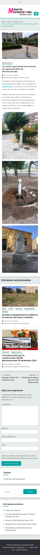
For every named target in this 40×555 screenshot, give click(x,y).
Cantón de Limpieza (12, 510)
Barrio (4, 308)
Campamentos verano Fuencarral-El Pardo (21, 524)
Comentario (6, 404)
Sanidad (5, 311)
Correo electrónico (9, 437)
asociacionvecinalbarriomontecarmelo (16, 78)
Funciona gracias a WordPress (14, 547)
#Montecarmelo (8, 86)
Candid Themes (21, 550)
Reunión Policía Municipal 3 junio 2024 (19, 520)
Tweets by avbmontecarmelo (14, 479)
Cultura (10, 308)
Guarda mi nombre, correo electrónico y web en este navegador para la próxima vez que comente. (20, 457)
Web (3, 445)
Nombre (5, 428)
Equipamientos (7, 63)
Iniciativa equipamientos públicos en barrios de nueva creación (20, 316)
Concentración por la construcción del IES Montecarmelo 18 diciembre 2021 (19, 358)
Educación (18, 308)
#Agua (4, 84)
